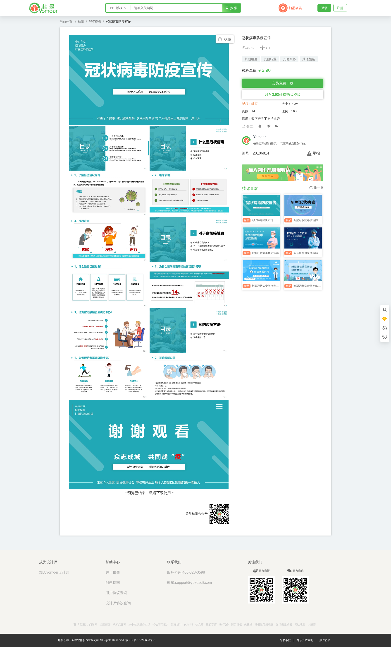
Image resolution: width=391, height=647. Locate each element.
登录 (324, 8)
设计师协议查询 (118, 603)
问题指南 (112, 582)
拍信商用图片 (161, 624)
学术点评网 (119, 624)
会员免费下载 (282, 83)
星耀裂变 (105, 624)
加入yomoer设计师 (54, 572)
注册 (340, 8)
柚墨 (81, 21)
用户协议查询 (116, 593)
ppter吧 (188, 624)
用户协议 (324, 640)
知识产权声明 (305, 640)
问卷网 (93, 624)
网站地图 (299, 624)
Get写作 (224, 624)
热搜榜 (248, 624)
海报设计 (176, 624)
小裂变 (312, 624)
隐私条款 (285, 640)
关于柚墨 (112, 572)
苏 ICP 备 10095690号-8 (140, 640)
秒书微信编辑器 (264, 624)
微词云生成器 (284, 624)
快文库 (200, 624)
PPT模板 (95, 21)
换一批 (318, 188)
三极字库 (211, 624)
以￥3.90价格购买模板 (283, 95)
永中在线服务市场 (139, 624)
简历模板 (236, 624)
